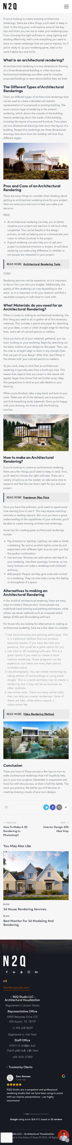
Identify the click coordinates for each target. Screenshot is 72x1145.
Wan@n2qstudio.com (16, 987)
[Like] (6, 807)
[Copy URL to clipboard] (66, 807)
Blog (6, 904)
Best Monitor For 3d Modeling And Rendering (28, 923)
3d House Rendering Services (24, 909)
